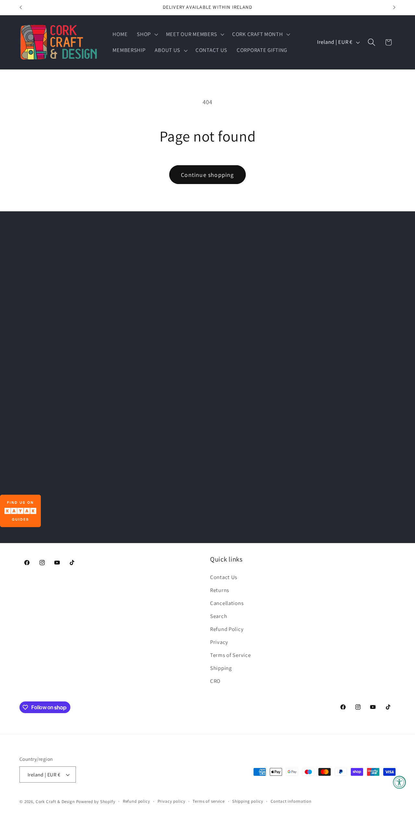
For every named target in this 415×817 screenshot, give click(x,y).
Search (218, 616)
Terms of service (208, 801)
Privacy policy (171, 801)
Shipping (221, 668)
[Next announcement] (394, 7)
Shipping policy (247, 801)
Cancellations (226, 603)
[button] (146, 34)
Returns (219, 590)
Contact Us (223, 577)
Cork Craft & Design (55, 801)
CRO (215, 681)
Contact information (291, 801)
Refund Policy (226, 629)
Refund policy (136, 801)
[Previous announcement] (21, 7)
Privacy (219, 642)
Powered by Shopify (95, 801)
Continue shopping (207, 175)
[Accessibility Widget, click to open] (399, 782)
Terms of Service (230, 655)
